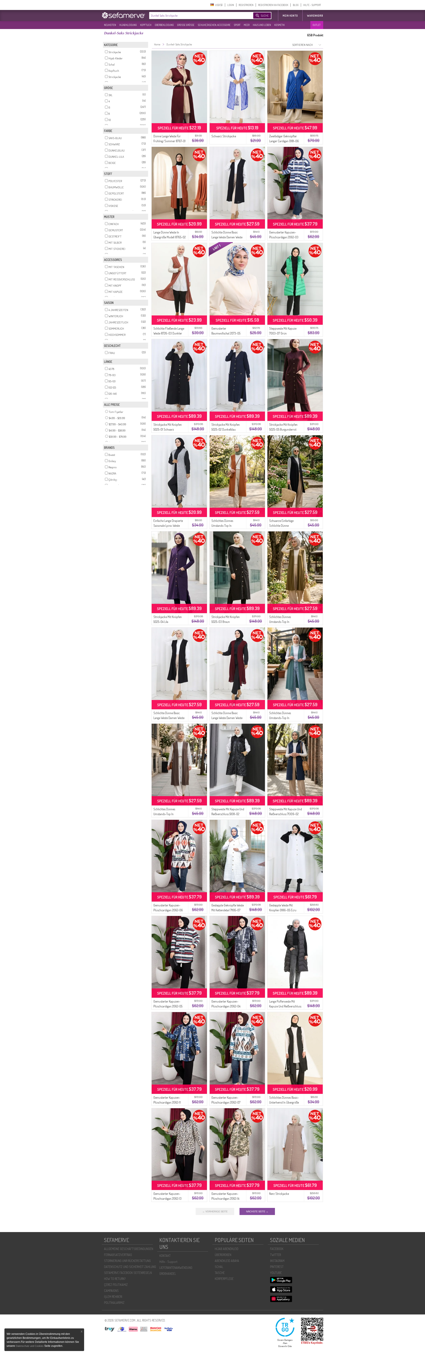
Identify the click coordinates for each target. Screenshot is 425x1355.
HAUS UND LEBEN (262, 25)
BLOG (296, 5)
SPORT (237, 25)
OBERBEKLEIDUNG (164, 25)
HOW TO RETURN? (115, 1279)
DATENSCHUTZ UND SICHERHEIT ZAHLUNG (130, 1267)
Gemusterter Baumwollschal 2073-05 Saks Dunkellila (225, 333)
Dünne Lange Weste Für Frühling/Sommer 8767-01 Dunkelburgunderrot (169, 141)
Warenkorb (315, 15)
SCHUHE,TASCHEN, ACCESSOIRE (214, 25)
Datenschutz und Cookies (30, 1346)
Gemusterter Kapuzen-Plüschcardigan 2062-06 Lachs (168, 910)
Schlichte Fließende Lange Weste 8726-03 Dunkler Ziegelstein (168, 333)
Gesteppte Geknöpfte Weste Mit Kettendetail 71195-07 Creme (227, 910)
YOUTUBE (276, 1273)
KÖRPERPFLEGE (224, 1279)
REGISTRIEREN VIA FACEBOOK (273, 5)
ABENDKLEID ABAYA (227, 1261)
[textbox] (197, 15)
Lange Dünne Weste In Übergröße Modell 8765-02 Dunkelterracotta (169, 237)
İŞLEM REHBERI (113, 1297)
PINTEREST (277, 1267)
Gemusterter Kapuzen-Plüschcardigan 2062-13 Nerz (167, 1198)
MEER (246, 25)
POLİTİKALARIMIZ (114, 1302)
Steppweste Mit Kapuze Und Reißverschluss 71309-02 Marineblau (285, 814)
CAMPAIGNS (111, 1291)
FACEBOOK (276, 1249)
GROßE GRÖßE (185, 25)
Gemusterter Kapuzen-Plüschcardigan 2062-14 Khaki (225, 1198)
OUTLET (317, 25)
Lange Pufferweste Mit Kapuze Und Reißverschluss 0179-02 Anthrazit (285, 1006)
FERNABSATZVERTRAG (118, 1255)
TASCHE (220, 1273)
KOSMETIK (279, 25)
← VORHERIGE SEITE (215, 1211)
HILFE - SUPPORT (312, 5)
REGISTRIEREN (246, 5)
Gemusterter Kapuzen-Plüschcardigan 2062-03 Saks (283, 237)
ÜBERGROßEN (223, 1255)
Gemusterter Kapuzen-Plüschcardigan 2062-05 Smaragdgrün (167, 1006)
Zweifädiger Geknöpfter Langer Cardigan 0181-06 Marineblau (284, 141)
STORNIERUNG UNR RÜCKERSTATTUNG (127, 1261)
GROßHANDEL (167, 1273)
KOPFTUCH (145, 25)
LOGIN (230, 5)
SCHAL (219, 1267)
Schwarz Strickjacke (223, 136)
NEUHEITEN (110, 25)
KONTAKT (165, 1256)
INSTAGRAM (277, 1261)
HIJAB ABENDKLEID (226, 1249)
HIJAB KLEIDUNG (128, 25)
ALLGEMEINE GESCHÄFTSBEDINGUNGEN (128, 1249)
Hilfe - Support (168, 1262)
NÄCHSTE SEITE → (257, 1211)
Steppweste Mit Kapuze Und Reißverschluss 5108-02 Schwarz (227, 814)
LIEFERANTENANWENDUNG (175, 1267)
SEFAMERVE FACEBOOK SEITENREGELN (128, 1273)
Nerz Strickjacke (279, 1194)
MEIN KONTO (290, 15)
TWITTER (275, 1255)
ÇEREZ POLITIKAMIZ (116, 1285)
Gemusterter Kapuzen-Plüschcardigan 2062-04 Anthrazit (225, 1006)
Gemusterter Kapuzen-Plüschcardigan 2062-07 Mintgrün (225, 1102)
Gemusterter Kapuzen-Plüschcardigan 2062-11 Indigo (167, 1102)
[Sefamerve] (124, 15)
